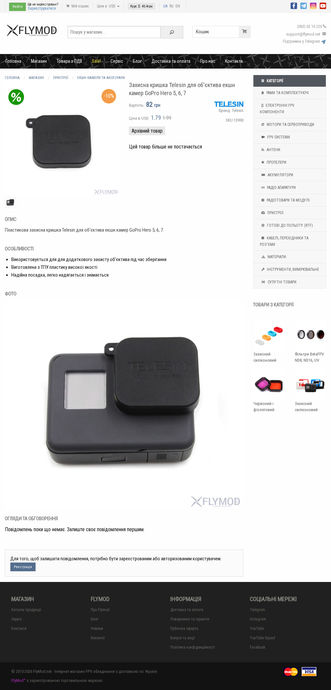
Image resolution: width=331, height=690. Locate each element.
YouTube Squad (262, 638)
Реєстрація (23, 567)
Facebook (257, 647)
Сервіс (117, 61)
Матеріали (276, 257)
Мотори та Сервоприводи (290, 124)
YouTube (257, 628)
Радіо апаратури (281, 187)
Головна (13, 61)
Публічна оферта (184, 628)
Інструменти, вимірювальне (292, 269)
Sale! (96, 61)
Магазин (39, 61)
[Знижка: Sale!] (16, 97)
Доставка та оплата (171, 61)
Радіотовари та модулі (288, 200)
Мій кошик (79, 6)
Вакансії (98, 638)
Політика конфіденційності (192, 647)
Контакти (234, 61)
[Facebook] (294, 5)
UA (165, 6)
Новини (97, 628)
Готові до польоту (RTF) (289, 225)
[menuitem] (13, 61)
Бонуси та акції (182, 638)
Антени (273, 150)
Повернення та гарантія (189, 619)
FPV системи (278, 137)
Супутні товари (281, 282)
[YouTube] (323, 5)
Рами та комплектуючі (287, 93)
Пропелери (276, 162)
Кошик (202, 32)
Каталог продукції (26, 610)
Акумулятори (280, 175)
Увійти (17, 7)
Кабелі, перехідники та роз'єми (284, 241)
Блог (137, 61)
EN (178, 6)
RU (171, 6)
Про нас (207, 61)
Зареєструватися (41, 8)
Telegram (257, 610)
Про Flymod (100, 610)
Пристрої (274, 213)
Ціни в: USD (106, 6)
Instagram (258, 619)
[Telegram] (303, 5)
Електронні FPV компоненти (277, 108)
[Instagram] (313, 5)
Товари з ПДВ (69, 61)
